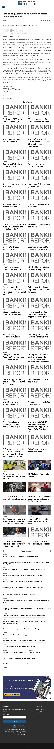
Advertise (39, 713)
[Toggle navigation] (3, 7)
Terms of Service (40, 709)
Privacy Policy (40, 711)
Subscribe (14, 721)
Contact (40, 716)
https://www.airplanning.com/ (14, 92)
